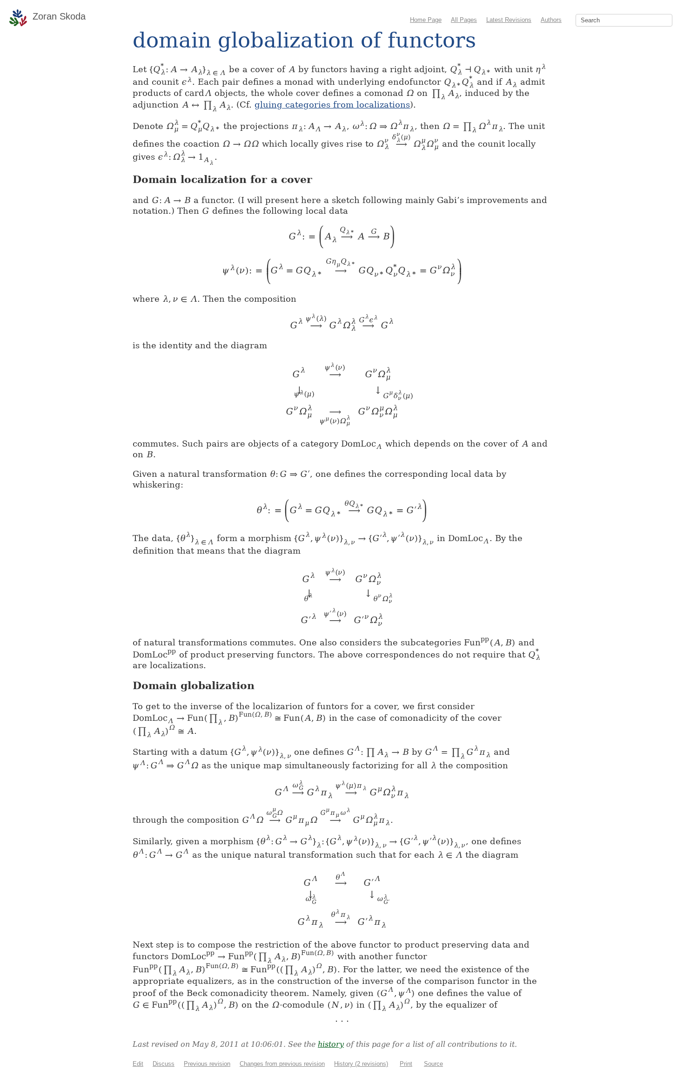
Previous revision (207, 1063)
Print (406, 1063)
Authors (551, 19)
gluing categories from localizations (332, 104)
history (331, 1044)
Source (433, 1063)
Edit (138, 1063)
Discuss (163, 1063)
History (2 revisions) (361, 1063)
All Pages (464, 19)
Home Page (426, 19)
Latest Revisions (508, 19)
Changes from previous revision (282, 1063)
